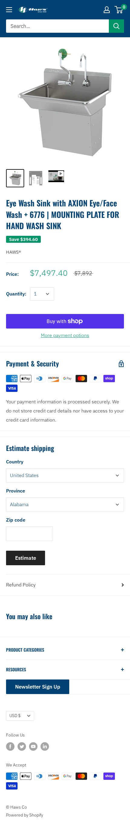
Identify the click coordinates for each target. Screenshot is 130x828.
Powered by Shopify (24, 815)
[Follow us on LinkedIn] (45, 746)
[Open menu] (9, 9)
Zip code (15, 520)
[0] (119, 9)
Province (15, 491)
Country (14, 462)
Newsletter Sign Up (37, 686)
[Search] (116, 26)
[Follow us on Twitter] (22, 746)
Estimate (25, 558)
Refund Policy (21, 585)
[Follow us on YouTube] (33, 746)
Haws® (13, 252)
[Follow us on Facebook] (10, 746)
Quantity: (16, 294)
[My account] (107, 9)
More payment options (65, 335)
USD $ (15, 715)
